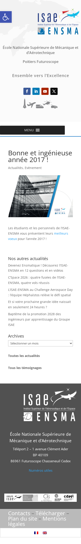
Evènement (33, 168)
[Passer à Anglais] (44, 532)
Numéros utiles (40, 470)
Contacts (19, 513)
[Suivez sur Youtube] (45, 91)
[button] (6, 17)
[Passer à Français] (36, 532)
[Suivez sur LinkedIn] (36, 91)
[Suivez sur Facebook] (27, 91)
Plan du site (22, 518)
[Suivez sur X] (54, 91)
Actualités (15, 168)
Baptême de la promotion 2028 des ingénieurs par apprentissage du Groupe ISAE (39, 319)
